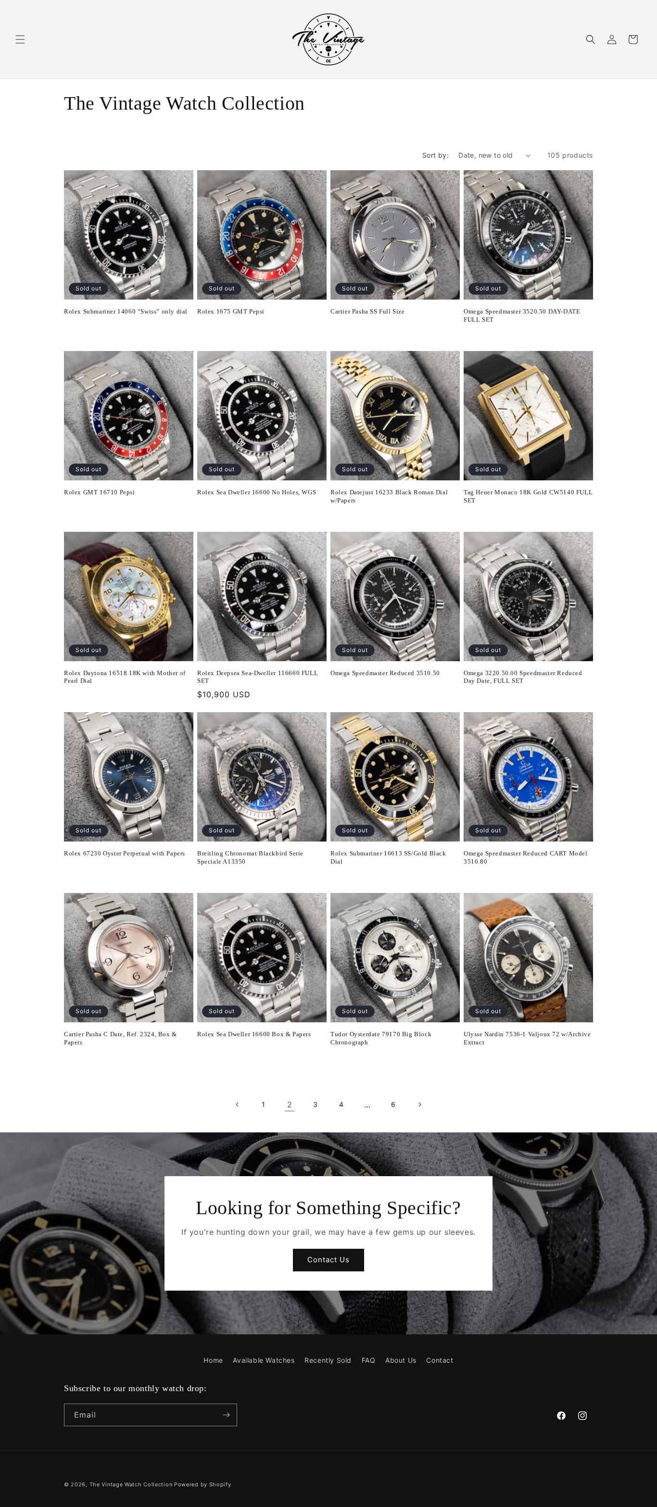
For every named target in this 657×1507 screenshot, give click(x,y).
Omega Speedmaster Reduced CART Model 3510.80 (526, 857)
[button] (20, 39)
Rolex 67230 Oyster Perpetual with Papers (124, 853)
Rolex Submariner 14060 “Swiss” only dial (126, 311)
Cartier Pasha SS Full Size (367, 311)
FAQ (369, 1360)
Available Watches (263, 1360)
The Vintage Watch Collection (131, 1484)
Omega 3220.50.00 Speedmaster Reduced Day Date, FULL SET (523, 677)
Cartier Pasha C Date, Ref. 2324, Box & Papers (120, 1038)
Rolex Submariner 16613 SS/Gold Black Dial (388, 857)
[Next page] (419, 1104)
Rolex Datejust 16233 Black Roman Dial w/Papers (389, 496)
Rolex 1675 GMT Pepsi (231, 311)
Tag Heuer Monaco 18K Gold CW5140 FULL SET (528, 496)
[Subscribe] (226, 1415)
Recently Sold (328, 1360)
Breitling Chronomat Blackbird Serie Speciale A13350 (250, 857)
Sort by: (435, 155)
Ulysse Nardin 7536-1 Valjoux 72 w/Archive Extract (527, 1038)
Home (213, 1360)
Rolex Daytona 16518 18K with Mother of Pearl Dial (125, 677)
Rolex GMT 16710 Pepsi (99, 492)
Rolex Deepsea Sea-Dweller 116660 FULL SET (257, 677)
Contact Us (328, 1259)
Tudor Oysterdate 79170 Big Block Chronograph (380, 1038)
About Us (401, 1360)
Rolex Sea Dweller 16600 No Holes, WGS (256, 492)
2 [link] (289, 1104)
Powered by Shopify (202, 1484)
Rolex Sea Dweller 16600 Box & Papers (254, 1034)
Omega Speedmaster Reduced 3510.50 (385, 673)
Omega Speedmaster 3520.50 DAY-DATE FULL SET (522, 315)
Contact (439, 1360)
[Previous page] (237, 1104)
